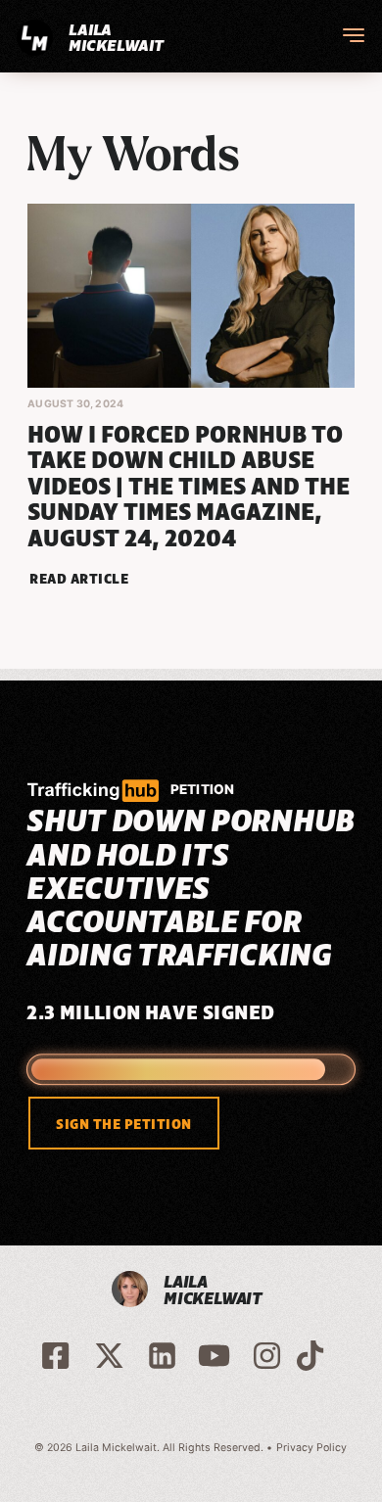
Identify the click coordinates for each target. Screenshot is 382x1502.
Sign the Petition (124, 1124)
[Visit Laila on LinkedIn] (162, 1354)
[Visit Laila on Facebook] (57, 1354)
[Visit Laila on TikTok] (310, 1354)
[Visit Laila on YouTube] (214, 1354)
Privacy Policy (311, 1447)
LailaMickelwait (116, 37)
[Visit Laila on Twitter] (109, 1354)
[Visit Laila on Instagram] (267, 1354)
